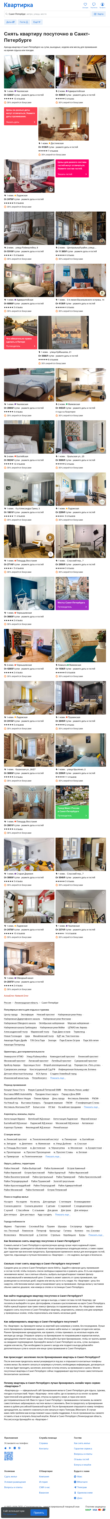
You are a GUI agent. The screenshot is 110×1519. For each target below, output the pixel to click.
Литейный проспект (61, 1060)
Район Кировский (12, 1172)
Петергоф (41, 1230)
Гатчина (68, 1230)
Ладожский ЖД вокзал (41, 1123)
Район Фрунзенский (78, 1172)
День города (58, 1098)
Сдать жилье (10, 1476)
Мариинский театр (40, 1031)
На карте (8, 1201)
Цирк (27, 1036)
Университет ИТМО (13, 1056)
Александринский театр (16, 1031)
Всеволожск (10, 1234)
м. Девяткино (25, 1143)
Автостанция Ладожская (65, 1118)
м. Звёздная (10, 1143)
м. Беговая (81, 1152)
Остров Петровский (57, 1189)
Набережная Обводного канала (20, 1023)
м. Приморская (11, 1156)
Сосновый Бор (36, 1226)
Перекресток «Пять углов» (87, 1065)
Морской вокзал (89, 1118)
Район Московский (13, 1189)
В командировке (82, 1201)
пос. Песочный (11, 1230)
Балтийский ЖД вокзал (15, 1123)
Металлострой (26, 1234)
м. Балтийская (87, 1139)
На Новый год (11, 1102)
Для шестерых (27, 1214)
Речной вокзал (61, 1127)
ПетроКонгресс (39, 1077)
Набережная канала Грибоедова (20, 1027)
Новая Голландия (13, 1036)
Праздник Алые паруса (46, 1094)
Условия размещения (15, 1481)
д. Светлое (42, 1234)
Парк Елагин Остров (70, 1040)
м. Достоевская (37, 1147)
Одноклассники (85, 1492)
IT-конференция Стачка (87, 1102)
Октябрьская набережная (51, 1023)
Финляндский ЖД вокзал (38, 1127)
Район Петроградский (44, 1185)
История (43, 1481)
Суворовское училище (15, 1069)
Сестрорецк (76, 1226)
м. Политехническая (32, 1156)
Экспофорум (27, 1014)
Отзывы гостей (81, 1459)
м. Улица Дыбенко (62, 1143)
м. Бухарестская (94, 1147)
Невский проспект (46, 1014)
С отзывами (38, 1210)
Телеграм (82, 1487)
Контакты (43, 1448)
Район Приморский (65, 1176)
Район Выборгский (31, 1168)
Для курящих (49, 1201)
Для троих (66, 1210)
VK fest (51, 1107)
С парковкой (64, 1205)
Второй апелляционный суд (57, 1065)
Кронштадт (55, 1230)
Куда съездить (45, 1214)
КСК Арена (41, 1073)
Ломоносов (27, 1230)
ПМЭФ (69, 1102)
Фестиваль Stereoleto (78, 1098)
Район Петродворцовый (16, 1181)
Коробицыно (69, 1234)
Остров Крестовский (34, 1172)
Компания (44, 1476)
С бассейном (22, 1210)
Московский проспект (14, 1060)
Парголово (20, 1226)
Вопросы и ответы (83, 1453)
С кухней (8, 1210)
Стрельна (55, 1234)
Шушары (62, 1226)
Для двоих (52, 1210)
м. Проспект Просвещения (37, 1152)
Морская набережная (78, 1023)
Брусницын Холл (32, 1065)
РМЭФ (95, 1098)
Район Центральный (43, 1176)
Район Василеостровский (16, 1176)
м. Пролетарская (12, 1152)
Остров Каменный (76, 1168)
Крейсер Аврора (12, 1065)
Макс (79, 1476)
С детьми (50, 1205)
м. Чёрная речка (57, 1147)
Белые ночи (39, 1107)
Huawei (14, 1448)
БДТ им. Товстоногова (68, 1036)
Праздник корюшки (53, 1102)
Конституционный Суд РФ (42, 1069)
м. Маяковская (43, 1143)
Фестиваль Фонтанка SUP (17, 1107)
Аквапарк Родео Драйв (15, 1040)
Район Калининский (54, 1168)
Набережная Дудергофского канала (22, 1018)
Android (10, 1448)
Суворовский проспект (85, 1060)
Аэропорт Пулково (13, 1127)
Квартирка (20, 5)
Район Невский (11, 1168)
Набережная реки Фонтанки (57, 1018)
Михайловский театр (43, 1036)
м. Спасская (81, 1143)
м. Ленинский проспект (15, 1139)
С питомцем (65, 1201)
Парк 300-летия (91, 1040)
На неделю (21, 1201)
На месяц (35, 1201)
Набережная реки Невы (70, 1014)
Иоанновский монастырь (16, 1077)
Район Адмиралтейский (70, 1185)
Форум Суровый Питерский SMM (44, 1089)
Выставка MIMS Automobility (18, 1094)
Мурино (8, 1226)
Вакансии (44, 1492)
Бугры (82, 1234)
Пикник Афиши (41, 1098)
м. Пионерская (69, 1139)
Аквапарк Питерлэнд (14, 1044)
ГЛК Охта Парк (37, 1040)
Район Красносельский (89, 1176)
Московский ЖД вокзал (67, 1123)
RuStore (19, 1448)
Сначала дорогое (12, 1205)
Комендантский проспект (62, 1056)
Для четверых (81, 1210)
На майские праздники (69, 1107)
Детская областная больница (18, 1073)
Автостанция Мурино (14, 1118)
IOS (5, 1448)
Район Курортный (56, 1172)
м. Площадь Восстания (15, 1147)
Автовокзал (88, 1123)
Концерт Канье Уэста (14, 1089)
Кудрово (89, 1226)
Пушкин (51, 1226)
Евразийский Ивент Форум (17, 1098)
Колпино (79, 1230)
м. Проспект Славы (63, 1152)
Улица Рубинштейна (37, 1056)
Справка (43, 1443)
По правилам (9, 1513)
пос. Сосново (93, 1230)
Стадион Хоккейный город (63, 1073)
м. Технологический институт (44, 1139)
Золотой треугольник (63, 1181)
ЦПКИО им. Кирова (77, 1027)
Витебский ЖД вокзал (39, 1118)
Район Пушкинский (40, 1181)
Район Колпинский (35, 1189)
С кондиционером (83, 1205)
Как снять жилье (82, 1443)
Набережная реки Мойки (52, 1027)
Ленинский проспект (88, 1056)
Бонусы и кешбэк (82, 1464)
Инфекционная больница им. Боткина (77, 1069)
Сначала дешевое (34, 1205)
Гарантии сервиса (83, 1448)
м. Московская (75, 1147)
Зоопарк (52, 1040)
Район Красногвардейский (17, 1185)
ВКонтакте (82, 1481)
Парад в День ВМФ (71, 1094)
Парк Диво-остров (61, 1031)
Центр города (11, 1014)
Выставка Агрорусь (31, 1102)
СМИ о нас (44, 1487)
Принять (39, 1512)
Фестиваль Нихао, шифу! (76, 1089)
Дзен (79, 1498)
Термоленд (79, 1031)
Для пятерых (10, 1214)
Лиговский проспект (38, 1060)
